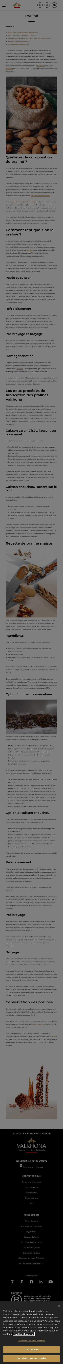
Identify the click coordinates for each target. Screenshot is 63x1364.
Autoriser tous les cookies (31, 1358)
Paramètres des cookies (31, 1340)
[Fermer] (59, 1306)
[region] (31, 1332)
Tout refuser (31, 1349)
